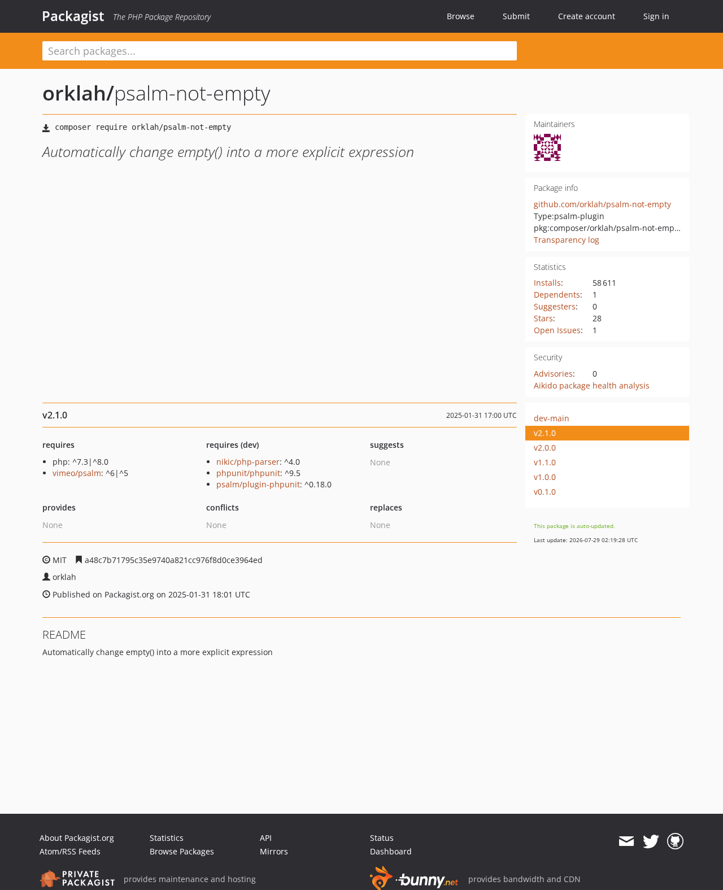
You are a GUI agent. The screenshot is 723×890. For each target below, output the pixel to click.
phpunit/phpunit (248, 473)
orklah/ (78, 93)
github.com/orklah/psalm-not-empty (602, 204)
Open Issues (557, 330)
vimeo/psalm (77, 473)
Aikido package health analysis (592, 385)
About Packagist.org (77, 837)
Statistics (167, 837)
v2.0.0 (545, 447)
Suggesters (555, 306)
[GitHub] (675, 841)
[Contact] (626, 841)
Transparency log (566, 239)
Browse (460, 16)
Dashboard (391, 851)
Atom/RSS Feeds (70, 851)
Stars (543, 318)
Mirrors (274, 851)
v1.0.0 (545, 477)
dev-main (551, 418)
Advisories (553, 373)
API (266, 837)
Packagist (73, 16)
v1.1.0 (545, 462)
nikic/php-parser (248, 461)
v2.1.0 (545, 432)
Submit (516, 16)
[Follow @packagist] (651, 841)
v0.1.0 (545, 491)
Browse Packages (182, 851)
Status (382, 837)
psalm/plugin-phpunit (258, 484)
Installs (547, 282)
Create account (586, 16)
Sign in (656, 16)
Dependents (557, 294)
